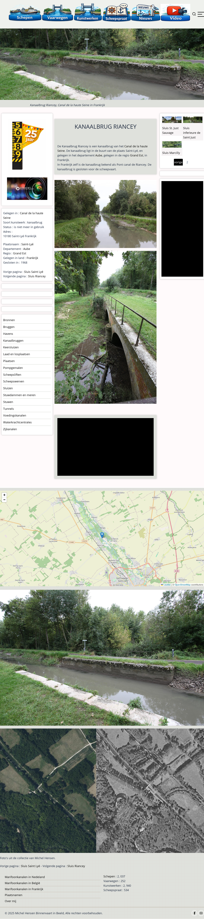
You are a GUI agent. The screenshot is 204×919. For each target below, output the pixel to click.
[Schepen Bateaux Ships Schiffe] (25, 12)
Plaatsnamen (13, 895)
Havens (8, 334)
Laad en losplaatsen (16, 354)
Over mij (10, 901)
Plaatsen (9, 361)
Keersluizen (11, 347)
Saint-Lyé (27, 244)
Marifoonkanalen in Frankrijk (24, 889)
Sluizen (8, 388)
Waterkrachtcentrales (17, 422)
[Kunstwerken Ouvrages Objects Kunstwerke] (88, 12)
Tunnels (8, 409)
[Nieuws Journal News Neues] (145, 12)
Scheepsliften (12, 375)
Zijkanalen (10, 429)
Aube (98, 155)
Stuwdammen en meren (19, 395)
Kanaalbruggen (13, 340)
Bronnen (9, 320)
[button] (102, 535)
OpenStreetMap (183, 584)
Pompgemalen (13, 368)
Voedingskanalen (14, 415)
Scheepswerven (13, 381)
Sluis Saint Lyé (33, 272)
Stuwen (8, 402)
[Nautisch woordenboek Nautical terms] (116, 12)
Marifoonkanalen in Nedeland (25, 877)
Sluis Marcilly (171, 153)
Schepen (109, 876)
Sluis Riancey (37, 276)
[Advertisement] (106, 447)
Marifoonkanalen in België (22, 883)
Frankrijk (32, 258)
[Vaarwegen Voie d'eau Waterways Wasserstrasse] (58, 12)
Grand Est (136, 155)
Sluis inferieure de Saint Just (191, 132)
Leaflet (167, 584)
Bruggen (9, 327)
